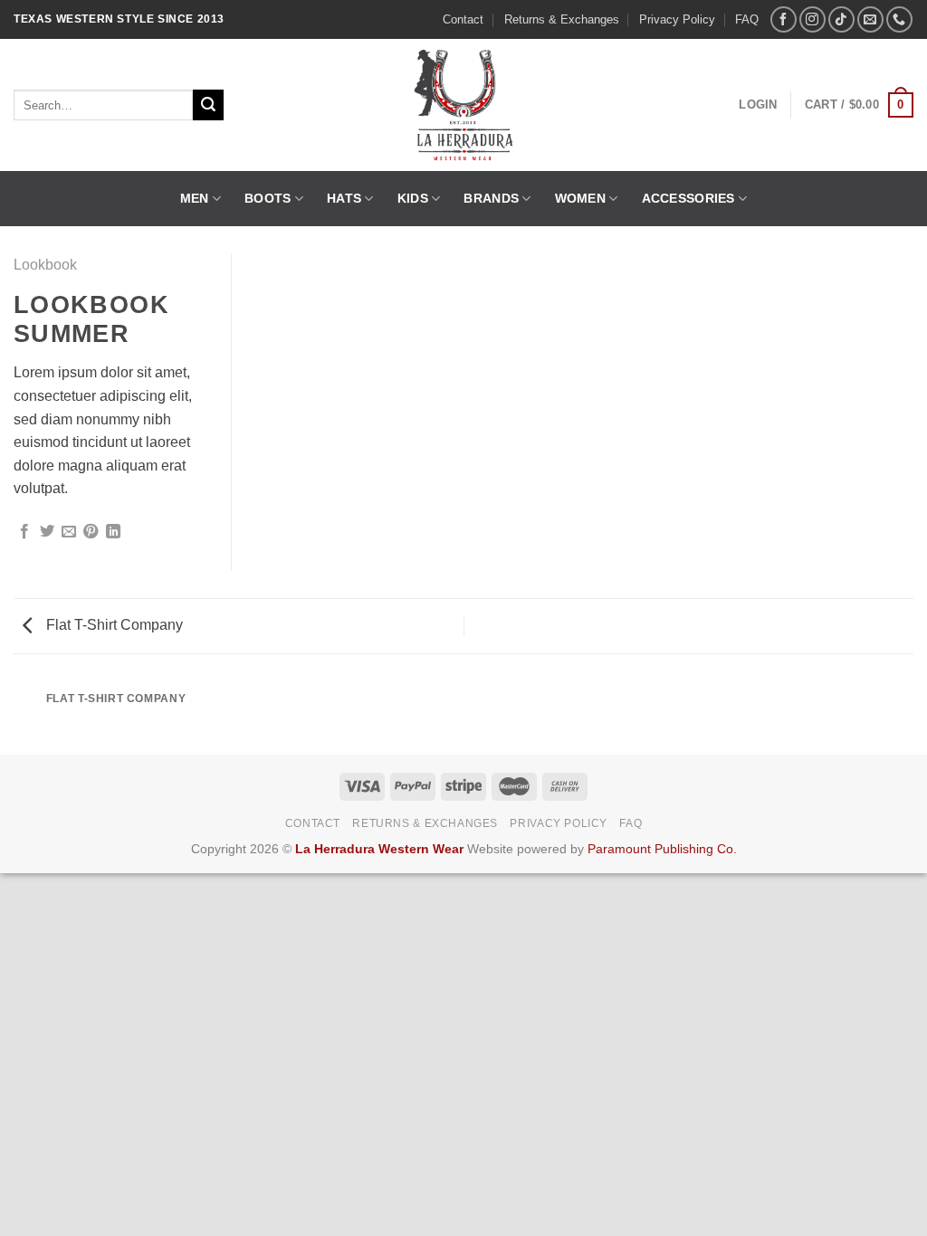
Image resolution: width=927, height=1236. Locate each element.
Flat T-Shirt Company (113, 624)
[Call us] (899, 19)
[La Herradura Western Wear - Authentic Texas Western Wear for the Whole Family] (464, 105)
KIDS (412, 198)
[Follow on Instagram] (812, 19)
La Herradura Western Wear (379, 848)
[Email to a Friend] (69, 532)
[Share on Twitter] (47, 532)
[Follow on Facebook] (783, 19)
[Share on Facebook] (24, 532)
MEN (194, 198)
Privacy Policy (677, 19)
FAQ (747, 19)
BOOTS (267, 198)
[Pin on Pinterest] (90, 532)
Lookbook (45, 264)
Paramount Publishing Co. (662, 848)
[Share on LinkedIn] (113, 532)
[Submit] (208, 105)
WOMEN (580, 198)
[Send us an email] (870, 19)
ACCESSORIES (688, 198)
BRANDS (491, 198)
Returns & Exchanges (561, 19)
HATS (344, 198)
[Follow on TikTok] (841, 19)
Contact (463, 19)
